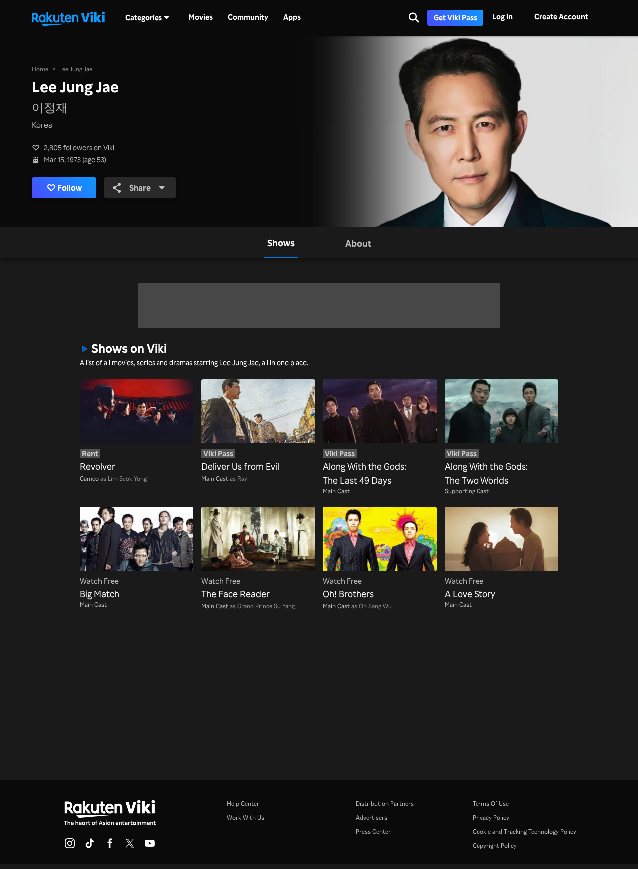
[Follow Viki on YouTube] (150, 846)
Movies (200, 17)
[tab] (281, 242)
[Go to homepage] (68, 18)
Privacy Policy (491, 817)
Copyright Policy (495, 845)
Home (40, 69)
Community (248, 17)
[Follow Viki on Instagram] (70, 846)
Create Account (561, 16)
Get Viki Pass (455, 17)
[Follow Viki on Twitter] (130, 846)
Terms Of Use (491, 803)
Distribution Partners (385, 803)
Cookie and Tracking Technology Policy (524, 831)
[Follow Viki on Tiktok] (90, 846)
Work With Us (245, 817)
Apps (292, 17)
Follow (69, 188)
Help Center (243, 803)
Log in (502, 16)
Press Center (373, 831)
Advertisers (371, 817)
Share (140, 188)
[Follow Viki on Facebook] (110, 846)
